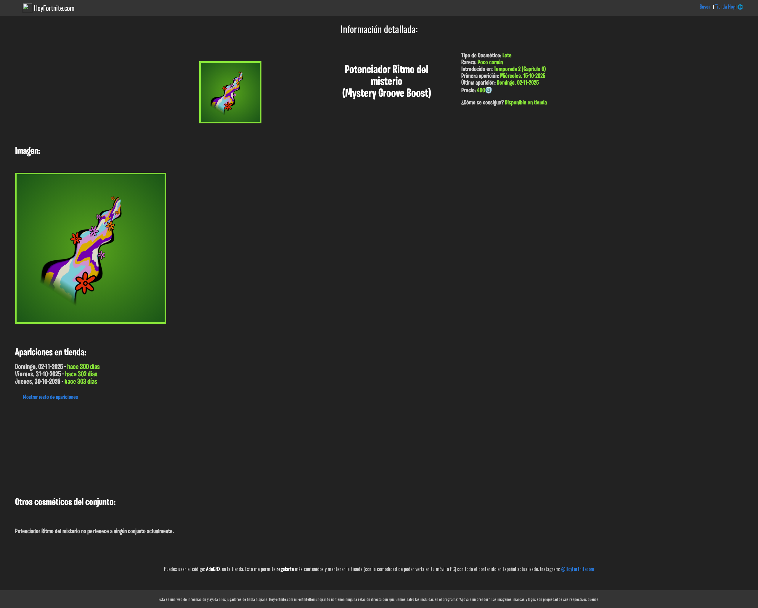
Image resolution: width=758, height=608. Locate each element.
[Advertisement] (177, 447)
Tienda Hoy (725, 6)
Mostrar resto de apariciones (50, 397)
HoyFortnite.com (54, 8)
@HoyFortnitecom (577, 568)
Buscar (706, 6)
